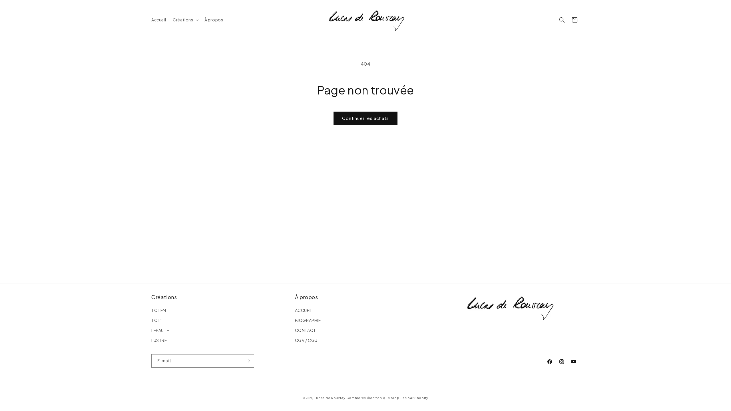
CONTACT (305, 330)
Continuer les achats (365, 118)
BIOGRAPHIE (308, 320)
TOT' (156, 320)
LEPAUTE (160, 330)
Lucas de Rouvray (330, 398)
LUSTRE (159, 340)
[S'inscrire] (247, 361)
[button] (185, 20)
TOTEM (158, 310)
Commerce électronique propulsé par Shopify (387, 398)
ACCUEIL (304, 310)
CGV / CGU (306, 340)
